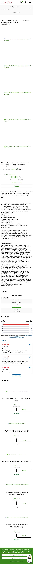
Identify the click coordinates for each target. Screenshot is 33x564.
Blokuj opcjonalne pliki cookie (16, 558)
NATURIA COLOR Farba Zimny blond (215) (17, 431)
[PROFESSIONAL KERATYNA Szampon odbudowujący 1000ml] (16, 485)
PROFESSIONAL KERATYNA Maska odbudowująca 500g (16, 526)
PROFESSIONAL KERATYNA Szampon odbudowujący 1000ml (16, 493)
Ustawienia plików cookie (16, 561)
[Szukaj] (30, 8)
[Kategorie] (30, 2)
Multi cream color (10, 174)
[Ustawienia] (26, 2)
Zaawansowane (16, 12)
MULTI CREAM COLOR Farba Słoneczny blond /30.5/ (16, 399)
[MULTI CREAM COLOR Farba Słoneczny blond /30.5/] (16, 391)
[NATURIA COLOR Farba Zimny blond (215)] (16, 424)
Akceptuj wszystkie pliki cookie (16, 555)
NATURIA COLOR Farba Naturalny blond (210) (16, 461)
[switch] (29, 562)
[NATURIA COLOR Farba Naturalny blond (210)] (16, 454)
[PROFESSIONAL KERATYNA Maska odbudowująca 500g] (16, 517)
